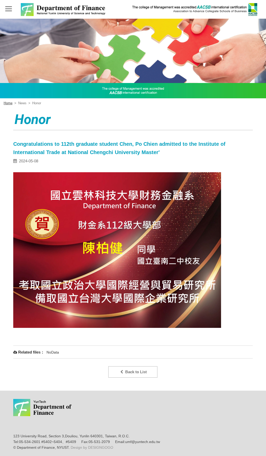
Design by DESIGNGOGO (91, 447)
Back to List (135, 372)
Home (8, 103)
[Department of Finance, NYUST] (64, 15)
